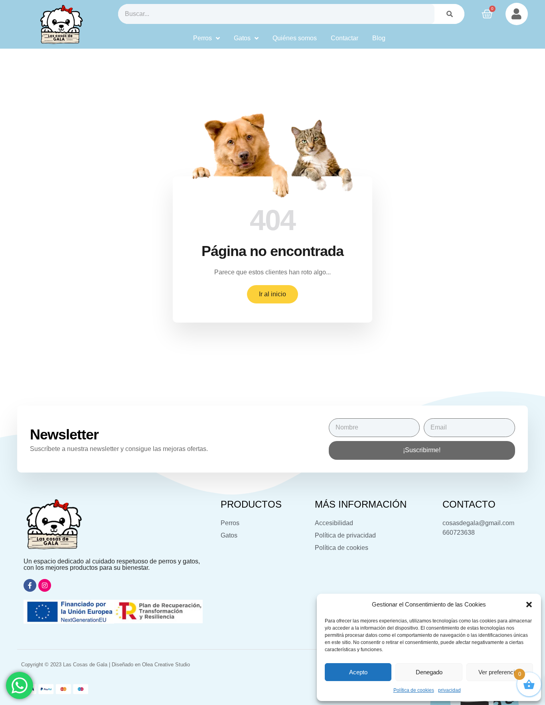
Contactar (344, 38)
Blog (378, 38)
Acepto (358, 672)
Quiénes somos (294, 38)
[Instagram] (44, 585)
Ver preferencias (499, 672)
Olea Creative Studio (166, 665)
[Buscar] (449, 14)
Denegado (429, 672)
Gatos (242, 38)
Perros (202, 38)
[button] (529, 605)
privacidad (449, 690)
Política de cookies (413, 690)
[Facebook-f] (30, 585)
